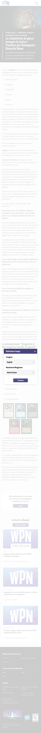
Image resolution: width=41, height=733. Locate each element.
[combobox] (18, 362)
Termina (20, 380)
